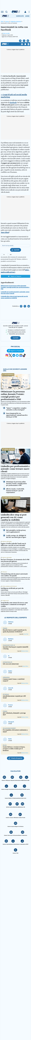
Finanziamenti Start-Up (9, 645)
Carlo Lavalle (6, 33)
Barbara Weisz (24, 651)
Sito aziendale (9, 374)
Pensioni (5, 628)
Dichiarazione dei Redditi (9, 728)
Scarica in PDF (29, 44)
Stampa (22, 44)
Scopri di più (20, 16)
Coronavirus (6, 677)
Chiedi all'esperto (16, 758)
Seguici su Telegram (16, 276)
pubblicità (5, 600)
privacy (4, 572)
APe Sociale (6, 694)
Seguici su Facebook (16, 350)
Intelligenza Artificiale (12, 497)
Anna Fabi (26, 634)
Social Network (9, 449)
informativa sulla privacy (15, 271)
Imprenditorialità (7, 662)
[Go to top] (27, 1034)
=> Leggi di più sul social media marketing (14, 95)
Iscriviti (15, 338)
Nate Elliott (5, 232)
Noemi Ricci (25, 666)
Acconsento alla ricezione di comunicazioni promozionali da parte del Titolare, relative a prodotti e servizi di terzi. (14, 259)
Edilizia (5, 745)
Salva (25, 44)
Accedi (27, 16)
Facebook (13, 102)
